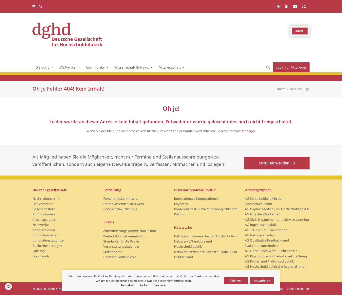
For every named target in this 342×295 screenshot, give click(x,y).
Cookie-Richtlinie (298, 289)
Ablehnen (236, 280)
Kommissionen (43, 214)
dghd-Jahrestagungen (48, 240)
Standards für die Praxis (121, 241)
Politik (178, 214)
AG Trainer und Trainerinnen (266, 230)
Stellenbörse (112, 252)
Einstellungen (8, 286)
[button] (268, 67)
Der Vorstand (42, 204)
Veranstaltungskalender (121, 246)
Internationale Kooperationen (196, 198)
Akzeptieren (262, 280)
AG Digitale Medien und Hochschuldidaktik (277, 209)
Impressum (160, 285)
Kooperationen (43, 230)
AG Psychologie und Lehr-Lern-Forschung (276, 256)
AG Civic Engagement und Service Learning (277, 219)
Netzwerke (40, 224)
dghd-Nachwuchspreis (120, 209)
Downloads (40, 256)
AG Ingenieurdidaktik (261, 224)
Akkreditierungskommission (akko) (129, 231)
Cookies (144, 285)
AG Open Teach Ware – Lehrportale (271, 251)
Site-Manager (245, 131)
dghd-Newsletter (45, 235)
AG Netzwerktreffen (260, 235)
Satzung (38, 251)
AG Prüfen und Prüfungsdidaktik (269, 261)
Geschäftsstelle (43, 209)
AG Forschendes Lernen (262, 214)
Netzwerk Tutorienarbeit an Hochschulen (205, 236)
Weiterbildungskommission (124, 236)
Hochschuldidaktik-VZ (119, 257)
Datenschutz (127, 285)
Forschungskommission (121, 198)
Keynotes (181, 204)
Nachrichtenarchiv (46, 198)
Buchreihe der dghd (47, 245)
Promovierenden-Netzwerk (123, 204)
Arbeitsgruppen (44, 219)
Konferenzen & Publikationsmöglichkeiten (205, 209)
